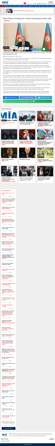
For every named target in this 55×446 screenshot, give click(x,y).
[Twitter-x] (36, 3)
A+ (21, 48)
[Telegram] (44, 3)
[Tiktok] (42, 3)
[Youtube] (40, 3)
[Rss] (46, 3)
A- (26, 48)
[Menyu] (2, 6)
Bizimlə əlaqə (29, 3)
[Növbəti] (2, 12)
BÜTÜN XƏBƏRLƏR (9, 428)
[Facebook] (34, 3)
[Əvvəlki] (2, 9)
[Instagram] (38, 3)
